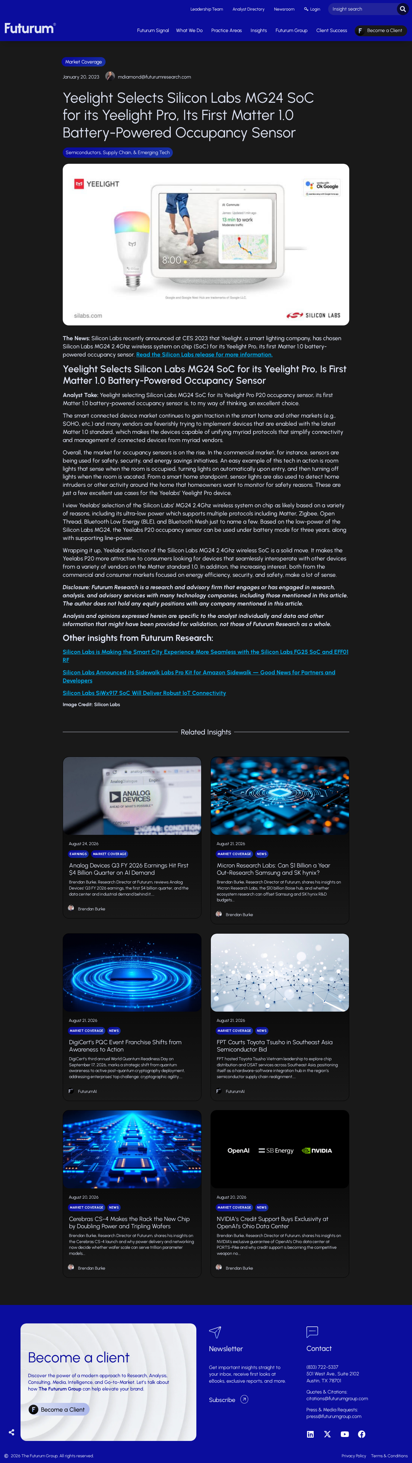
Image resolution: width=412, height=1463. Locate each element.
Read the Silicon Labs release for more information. (204, 354)
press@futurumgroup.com (333, 1416)
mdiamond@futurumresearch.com (154, 77)
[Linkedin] (310, 1434)
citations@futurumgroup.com (337, 1398)
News (262, 854)
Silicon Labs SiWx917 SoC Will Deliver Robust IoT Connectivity (144, 693)
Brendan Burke (91, 909)
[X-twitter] (327, 1434)
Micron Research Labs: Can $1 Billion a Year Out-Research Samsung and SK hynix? (273, 869)
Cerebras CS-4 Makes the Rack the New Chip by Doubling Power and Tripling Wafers (129, 1222)
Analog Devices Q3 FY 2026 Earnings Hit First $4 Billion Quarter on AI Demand (129, 869)
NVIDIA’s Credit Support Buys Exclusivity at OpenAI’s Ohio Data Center (272, 1222)
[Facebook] (362, 1434)
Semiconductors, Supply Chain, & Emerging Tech (118, 152)
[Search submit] (403, 9)
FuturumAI (87, 1091)
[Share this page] (11, 1432)
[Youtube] (344, 1434)
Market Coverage (83, 62)
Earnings (78, 854)
